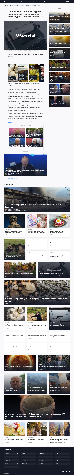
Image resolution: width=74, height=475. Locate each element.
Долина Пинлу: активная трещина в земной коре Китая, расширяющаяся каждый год (59, 441)
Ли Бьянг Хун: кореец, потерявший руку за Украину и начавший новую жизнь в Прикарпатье (37, 325)
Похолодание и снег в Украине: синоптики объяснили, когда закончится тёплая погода (59, 347)
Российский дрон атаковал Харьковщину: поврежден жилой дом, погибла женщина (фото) (36, 348)
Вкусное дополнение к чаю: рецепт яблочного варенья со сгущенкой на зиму (14, 441)
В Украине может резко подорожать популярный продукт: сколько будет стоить (14, 325)
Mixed (15, 178)
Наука (41, 1)
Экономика (17, 1)
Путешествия (36, 1)
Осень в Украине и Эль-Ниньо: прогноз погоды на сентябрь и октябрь (36, 441)
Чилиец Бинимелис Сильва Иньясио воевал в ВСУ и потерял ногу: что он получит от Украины (14, 348)
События (11, 5)
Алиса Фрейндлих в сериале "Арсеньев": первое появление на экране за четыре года (36, 254)
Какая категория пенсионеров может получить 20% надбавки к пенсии (36, 233)
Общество (23, 1)
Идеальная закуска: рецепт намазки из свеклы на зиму (57, 232)
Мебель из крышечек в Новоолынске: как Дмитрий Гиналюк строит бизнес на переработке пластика (58, 336)
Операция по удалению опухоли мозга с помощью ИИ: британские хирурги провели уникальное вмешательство (58, 255)
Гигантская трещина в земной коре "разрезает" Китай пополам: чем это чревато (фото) (59, 244)
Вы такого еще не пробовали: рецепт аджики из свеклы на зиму (37, 336)
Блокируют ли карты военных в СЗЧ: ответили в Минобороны (13, 232)
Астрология (29, 1)
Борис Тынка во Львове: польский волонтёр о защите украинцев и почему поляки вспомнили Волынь (14, 336)
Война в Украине (47, 1)
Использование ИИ (7, 473)
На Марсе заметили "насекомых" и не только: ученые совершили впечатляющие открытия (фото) (37, 244)
